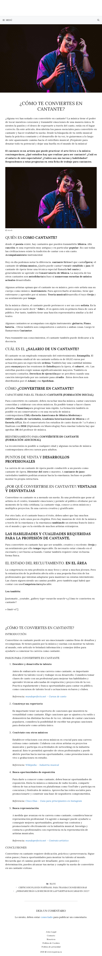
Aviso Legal (51, 932)
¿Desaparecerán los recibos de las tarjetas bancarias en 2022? (52, 891)
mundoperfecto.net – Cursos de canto (46, 696)
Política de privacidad (51, 947)
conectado (47, 917)
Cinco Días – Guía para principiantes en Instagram (54, 800)
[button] (98, 20)
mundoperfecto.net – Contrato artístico (47, 840)
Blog (53, 883)
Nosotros (51, 939)
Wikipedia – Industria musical (42, 764)
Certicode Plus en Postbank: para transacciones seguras (52, 887)
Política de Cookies (51, 943)
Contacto (51, 935)
